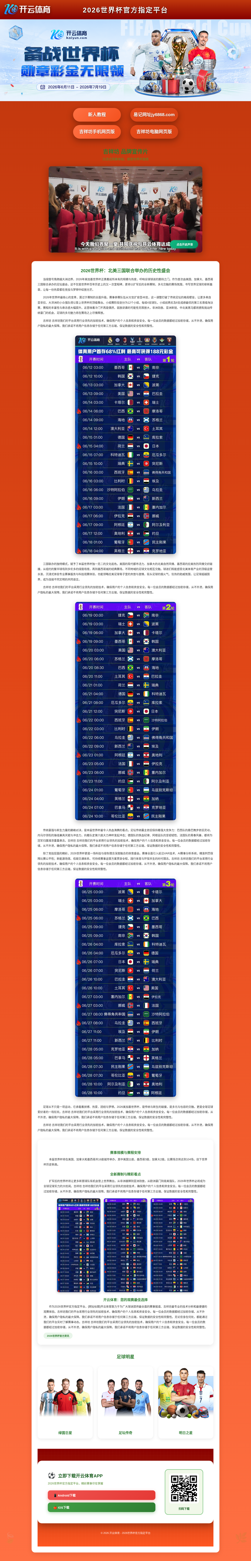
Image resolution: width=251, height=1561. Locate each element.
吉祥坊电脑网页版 (154, 131)
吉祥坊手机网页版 (97, 131)
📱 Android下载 (64, 1495)
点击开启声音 (185, 244)
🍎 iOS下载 (61, 1507)
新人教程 (97, 114)
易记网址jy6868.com (154, 114)
